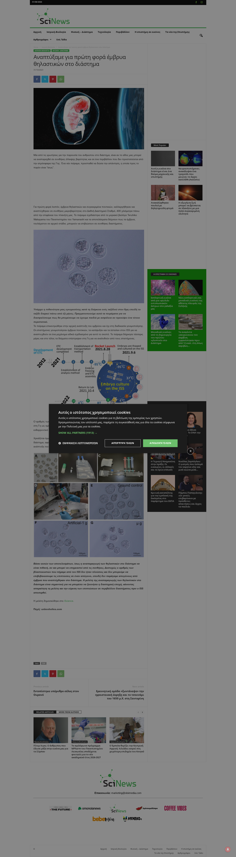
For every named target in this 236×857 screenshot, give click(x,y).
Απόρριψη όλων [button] (122, 443)
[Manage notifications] (228, 849)
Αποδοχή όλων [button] (160, 443)
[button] (118, 432)
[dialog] (118, 428)
